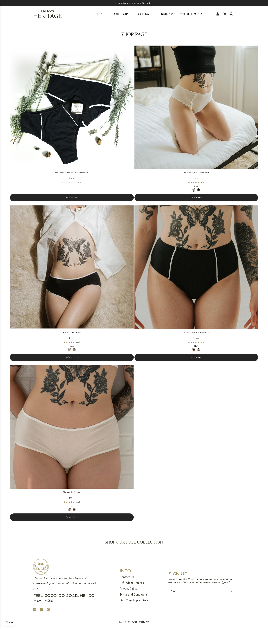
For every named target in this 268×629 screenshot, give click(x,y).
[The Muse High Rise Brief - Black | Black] (193, 349)
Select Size (196, 197)
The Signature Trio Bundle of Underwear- (72, 172)
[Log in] (217, 14)
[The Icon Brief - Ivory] (72, 427)
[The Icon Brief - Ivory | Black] (74, 509)
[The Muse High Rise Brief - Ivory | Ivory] (193, 189)
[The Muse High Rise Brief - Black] (196, 267)
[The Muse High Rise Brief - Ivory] (196, 107)
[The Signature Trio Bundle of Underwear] (72, 107)
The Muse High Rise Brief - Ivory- (196, 172)
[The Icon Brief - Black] (72, 267)
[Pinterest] (50, 610)
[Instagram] (43, 610)
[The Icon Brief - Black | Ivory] (74, 349)
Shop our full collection (134, 542)
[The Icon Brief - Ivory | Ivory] (69, 509)
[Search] (231, 14)
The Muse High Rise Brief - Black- (196, 332)
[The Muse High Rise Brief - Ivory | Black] (198, 189)
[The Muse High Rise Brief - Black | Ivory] (198, 349)
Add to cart (71, 197)
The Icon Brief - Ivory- (72, 492)
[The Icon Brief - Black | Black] (69, 349)
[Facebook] (36, 610)
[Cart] (224, 14)
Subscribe (231, 591)
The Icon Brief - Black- (72, 332)
